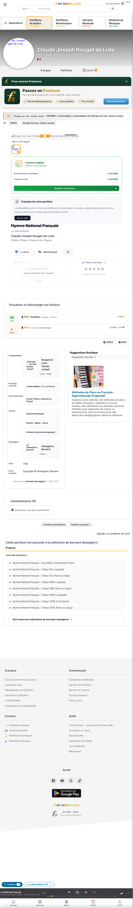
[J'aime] (43, 893)
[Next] (86, 892)
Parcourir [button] (40, 905)
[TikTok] (79, 780)
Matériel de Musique (19, 740)
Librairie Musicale (18, 730)
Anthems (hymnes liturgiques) (40, 432)
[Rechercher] (113, 8)
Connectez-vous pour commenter (31, 510)
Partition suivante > (81, 524)
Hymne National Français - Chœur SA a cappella (37, 569)
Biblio (66, 905)
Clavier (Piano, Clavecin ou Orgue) (38, 400)
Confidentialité (12, 700)
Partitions (66, 70)
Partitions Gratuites (19, 725)
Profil (119, 905)
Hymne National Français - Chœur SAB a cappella (37, 582)
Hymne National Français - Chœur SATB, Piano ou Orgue (41, 607)
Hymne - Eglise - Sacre (37, 423)
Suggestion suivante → (84, 357)
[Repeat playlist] (94, 892)
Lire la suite (22, 218)
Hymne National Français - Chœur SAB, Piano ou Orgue (40, 588)
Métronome (75, 751)
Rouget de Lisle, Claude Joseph (38, 123)
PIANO (13, 123)
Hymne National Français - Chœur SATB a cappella (38, 594)
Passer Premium (116, 101)
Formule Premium (78, 695)
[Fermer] (126, 81)
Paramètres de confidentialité (20, 705)
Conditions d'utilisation (17, 695)
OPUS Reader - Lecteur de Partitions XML (91, 725)
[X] (70, 780)
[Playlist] (128, 893)
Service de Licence (79, 690)
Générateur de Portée (80, 740)
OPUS (93, 905)
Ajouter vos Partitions (80, 684)
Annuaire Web (76, 735)
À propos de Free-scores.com (20, 679)
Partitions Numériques (20, 735)
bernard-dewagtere (36, 481)
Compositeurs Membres (81, 679)
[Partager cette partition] (68, 251)
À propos (46, 70)
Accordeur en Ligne (79, 730)
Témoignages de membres (19, 690)
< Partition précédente (53, 524)
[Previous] (68, 892)
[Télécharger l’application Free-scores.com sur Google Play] (66, 793)
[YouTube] (62, 780)
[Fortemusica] (55, 814)
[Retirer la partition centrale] (52, 884)
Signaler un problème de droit (113, 533)
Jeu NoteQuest (77, 746)
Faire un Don (75, 700)
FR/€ (128, 2)
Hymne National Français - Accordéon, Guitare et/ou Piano (42, 562)
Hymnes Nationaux (35, 413)
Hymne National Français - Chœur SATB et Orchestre (39, 601)
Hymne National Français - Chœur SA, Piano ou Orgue (40, 575)
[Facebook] (53, 780)
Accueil (13, 905)
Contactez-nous (13, 684)
